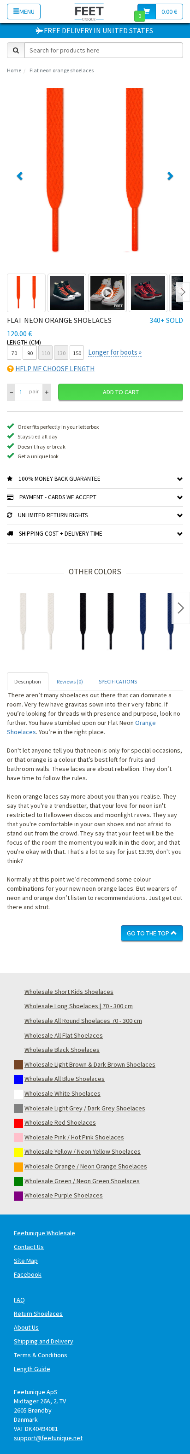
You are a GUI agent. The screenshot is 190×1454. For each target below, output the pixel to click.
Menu (27, 11)
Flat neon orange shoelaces (62, 70)
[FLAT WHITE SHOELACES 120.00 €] (37, 623)
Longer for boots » (115, 352)
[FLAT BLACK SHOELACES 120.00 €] (97, 623)
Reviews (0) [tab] (70, 681)
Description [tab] (27, 681)
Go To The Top (149, 933)
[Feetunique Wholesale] (89, 11)
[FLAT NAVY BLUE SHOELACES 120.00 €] (157, 623)
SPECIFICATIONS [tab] (118, 681)
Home (14, 70)
